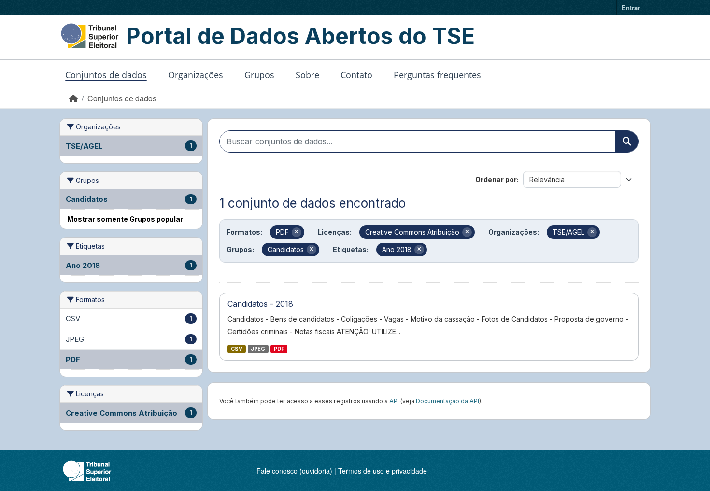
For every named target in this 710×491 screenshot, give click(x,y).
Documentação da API (447, 401)
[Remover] (296, 232)
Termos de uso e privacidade (382, 471)
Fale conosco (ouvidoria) (294, 471)
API (394, 401)
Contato (356, 75)
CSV (236, 349)
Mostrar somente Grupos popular (125, 219)
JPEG (258, 349)
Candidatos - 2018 (260, 304)
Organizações (195, 75)
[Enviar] (626, 141)
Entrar (631, 7)
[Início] (73, 98)
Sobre (307, 75)
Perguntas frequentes (437, 75)
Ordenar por (496, 179)
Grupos (259, 75)
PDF (279, 349)
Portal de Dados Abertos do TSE (300, 35)
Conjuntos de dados (106, 75)
